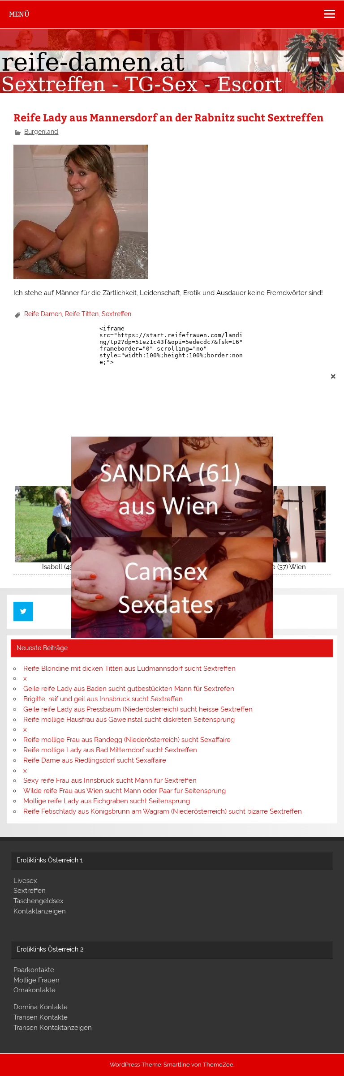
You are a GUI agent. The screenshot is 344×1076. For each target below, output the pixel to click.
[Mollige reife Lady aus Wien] (172, 636)
